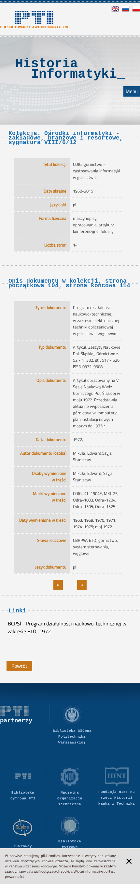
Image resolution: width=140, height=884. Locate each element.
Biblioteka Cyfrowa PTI (22, 795)
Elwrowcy (23, 846)
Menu (132, 91)
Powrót (19, 666)
